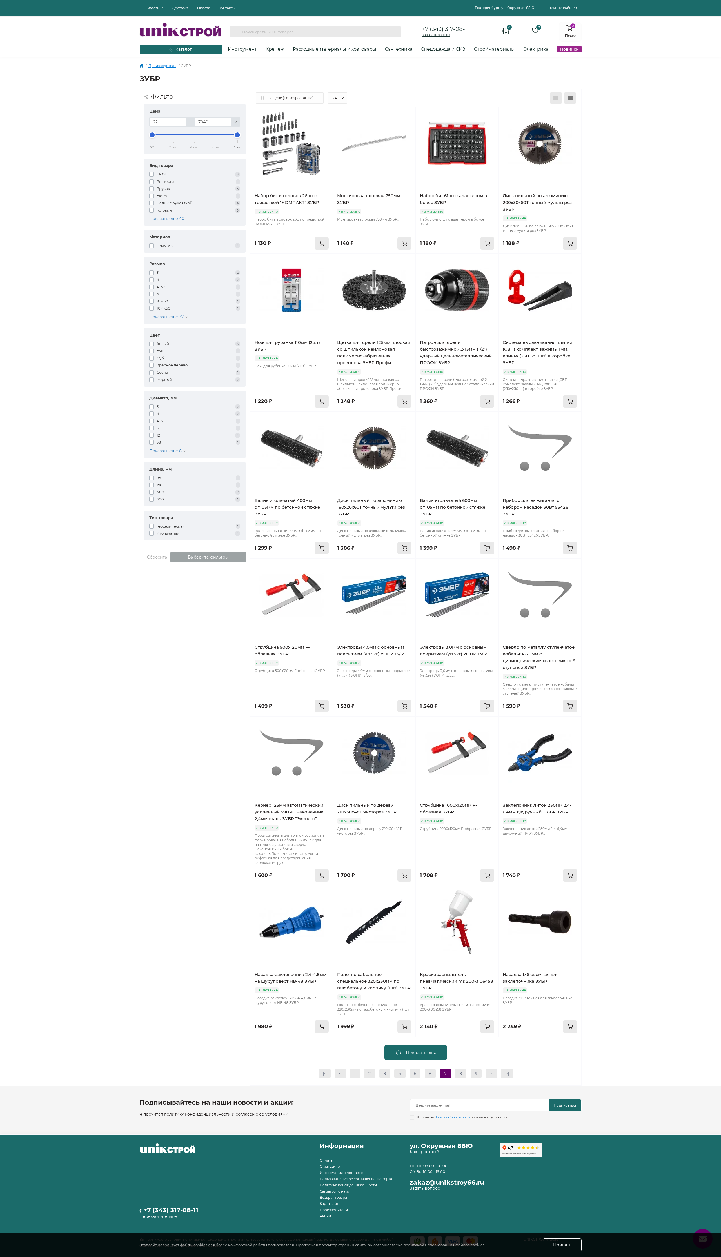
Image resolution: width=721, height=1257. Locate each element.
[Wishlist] (324, 126)
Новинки (569, 49)
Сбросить (157, 557)
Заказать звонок (436, 35)
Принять (562, 1244)
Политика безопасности (453, 1117)
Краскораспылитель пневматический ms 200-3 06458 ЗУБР (456, 981)
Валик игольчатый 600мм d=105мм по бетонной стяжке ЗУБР (452, 507)
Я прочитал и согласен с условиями (462, 1117)
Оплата (203, 8)
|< (324, 1073)
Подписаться (565, 1105)
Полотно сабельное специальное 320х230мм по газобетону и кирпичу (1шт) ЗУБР (374, 981)
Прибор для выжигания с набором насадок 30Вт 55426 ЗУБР (535, 507)
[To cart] (322, 243)
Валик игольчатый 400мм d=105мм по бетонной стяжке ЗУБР (287, 507)
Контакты (227, 8)
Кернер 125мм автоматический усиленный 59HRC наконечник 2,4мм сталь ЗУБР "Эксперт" (289, 811)
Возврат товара (333, 1197)
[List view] (556, 98)
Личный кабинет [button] (562, 8)
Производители (334, 1210)
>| (507, 1073)
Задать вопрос (425, 1188)
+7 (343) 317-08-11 (445, 29)
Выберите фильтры (208, 557)
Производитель (162, 66)
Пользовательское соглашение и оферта (356, 1179)
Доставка (180, 8)
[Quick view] (324, 115)
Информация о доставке (341, 1173)
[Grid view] (570, 98)
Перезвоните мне (158, 1216)
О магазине (154, 8)
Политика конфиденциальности (348, 1185)
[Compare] (324, 137)
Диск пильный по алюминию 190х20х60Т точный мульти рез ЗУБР (371, 507)
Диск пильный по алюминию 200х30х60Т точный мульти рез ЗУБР (537, 202)
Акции (325, 1216)
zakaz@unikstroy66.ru (447, 1182)
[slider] (152, 135)
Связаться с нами (335, 1191)
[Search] (236, 31)
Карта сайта (330, 1204)
